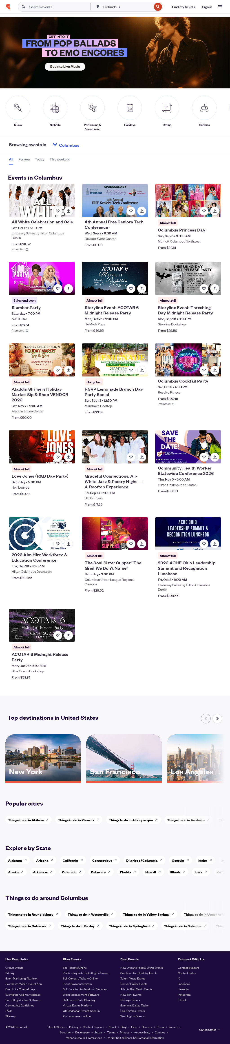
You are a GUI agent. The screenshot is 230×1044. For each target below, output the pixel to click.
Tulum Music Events (132, 978)
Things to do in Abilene (26, 819)
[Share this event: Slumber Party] (68, 288)
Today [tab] (39, 159)
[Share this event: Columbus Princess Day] (214, 211)
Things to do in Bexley (78, 926)
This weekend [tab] (60, 159)
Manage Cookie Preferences (84, 1037)
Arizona (42, 860)
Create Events (14, 967)
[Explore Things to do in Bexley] (99, 925)
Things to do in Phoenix (76, 819)
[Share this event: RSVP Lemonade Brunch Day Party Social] (141, 370)
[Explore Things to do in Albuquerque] (158, 819)
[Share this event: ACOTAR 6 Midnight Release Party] (68, 635)
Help (134, 1027)
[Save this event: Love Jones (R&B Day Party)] (57, 457)
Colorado (69, 872)
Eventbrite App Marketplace (23, 994)
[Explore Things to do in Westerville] (113, 914)
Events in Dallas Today (134, 1005)
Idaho (202, 860)
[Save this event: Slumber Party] (57, 288)
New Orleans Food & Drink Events (141, 967)
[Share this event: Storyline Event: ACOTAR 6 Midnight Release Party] (141, 288)
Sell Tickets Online (75, 967)
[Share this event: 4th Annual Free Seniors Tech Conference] (141, 211)
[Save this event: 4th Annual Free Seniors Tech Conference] (130, 211)
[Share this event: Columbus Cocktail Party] (214, 370)
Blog (123, 1027)
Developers (82, 1032)
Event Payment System (77, 984)
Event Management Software (81, 994)
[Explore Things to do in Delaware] (51, 925)
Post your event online (77, 1016)
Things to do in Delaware (27, 926)
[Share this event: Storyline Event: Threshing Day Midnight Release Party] (214, 288)
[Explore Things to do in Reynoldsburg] (58, 914)
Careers (147, 1027)
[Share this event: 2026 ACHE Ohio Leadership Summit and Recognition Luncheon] (214, 543)
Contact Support (188, 967)
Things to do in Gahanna (182, 926)
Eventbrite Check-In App (20, 989)
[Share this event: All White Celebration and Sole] (68, 211)
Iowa (198, 872)
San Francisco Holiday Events (138, 973)
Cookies (160, 1032)
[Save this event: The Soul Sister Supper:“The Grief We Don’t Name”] (130, 543)
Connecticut (102, 860)
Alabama (15, 860)
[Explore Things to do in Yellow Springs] (174, 914)
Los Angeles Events (132, 1010)
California (70, 860)
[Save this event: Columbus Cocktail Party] (203, 370)
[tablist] (39, 161)
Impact (173, 1027)
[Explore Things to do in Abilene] (48, 819)
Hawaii (150, 872)
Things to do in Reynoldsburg (30, 914)
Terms (111, 1032)
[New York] (43, 779)
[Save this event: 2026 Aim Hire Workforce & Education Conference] (57, 543)
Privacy (124, 1032)
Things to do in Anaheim (186, 819)
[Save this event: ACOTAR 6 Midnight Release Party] (57, 635)
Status (98, 1032)
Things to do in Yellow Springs (146, 914)
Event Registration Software (22, 1000)
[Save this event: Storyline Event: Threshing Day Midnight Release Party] (203, 288)
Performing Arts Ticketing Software (85, 973)
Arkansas (40, 872)
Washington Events (132, 1016)
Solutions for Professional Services (85, 989)
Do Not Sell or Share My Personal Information (135, 1037)
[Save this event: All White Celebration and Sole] (57, 211)
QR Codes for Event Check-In (81, 1010)
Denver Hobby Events (133, 984)
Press (160, 1027)
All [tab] (11, 159)
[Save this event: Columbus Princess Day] (203, 211)
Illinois (175, 872)
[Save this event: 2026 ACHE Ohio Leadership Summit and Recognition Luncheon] (203, 543)
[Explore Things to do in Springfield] (154, 925)
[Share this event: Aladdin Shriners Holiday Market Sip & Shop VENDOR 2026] (68, 370)
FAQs (8, 1010)
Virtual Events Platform (77, 1005)
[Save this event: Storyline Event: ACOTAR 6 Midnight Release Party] (130, 288)
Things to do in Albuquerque (131, 819)
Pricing (9, 973)
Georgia (178, 860)
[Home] (8, 6)
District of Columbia (141, 860)
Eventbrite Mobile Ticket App (23, 984)
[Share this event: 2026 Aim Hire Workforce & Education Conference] (68, 543)
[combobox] (127, 7)
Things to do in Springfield (129, 926)
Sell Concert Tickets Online (80, 978)
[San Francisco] (124, 779)
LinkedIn (183, 989)
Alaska (13, 872)
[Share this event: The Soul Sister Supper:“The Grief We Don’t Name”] (141, 543)
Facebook (184, 984)
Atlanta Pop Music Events (136, 989)
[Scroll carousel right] (217, 718)
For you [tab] (24, 159)
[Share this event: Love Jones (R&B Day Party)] (68, 457)
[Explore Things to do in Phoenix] (99, 819)
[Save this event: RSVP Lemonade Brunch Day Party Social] (130, 370)
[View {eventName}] (42, 200)
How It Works (56, 1027)
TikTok (182, 1000)
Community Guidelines (19, 1005)
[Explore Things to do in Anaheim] (209, 819)
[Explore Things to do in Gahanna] (206, 925)
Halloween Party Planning (79, 1000)
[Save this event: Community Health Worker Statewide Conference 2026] (203, 457)
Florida (125, 872)
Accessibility (142, 1032)
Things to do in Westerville (88, 914)
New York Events (131, 994)
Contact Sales (187, 973)
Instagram (184, 994)
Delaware (98, 872)
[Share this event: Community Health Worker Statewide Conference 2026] (214, 457)
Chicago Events (130, 1000)
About (112, 1027)
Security (65, 1032)
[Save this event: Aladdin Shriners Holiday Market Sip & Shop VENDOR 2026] (57, 370)
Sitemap (10, 1016)
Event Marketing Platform (21, 978)
